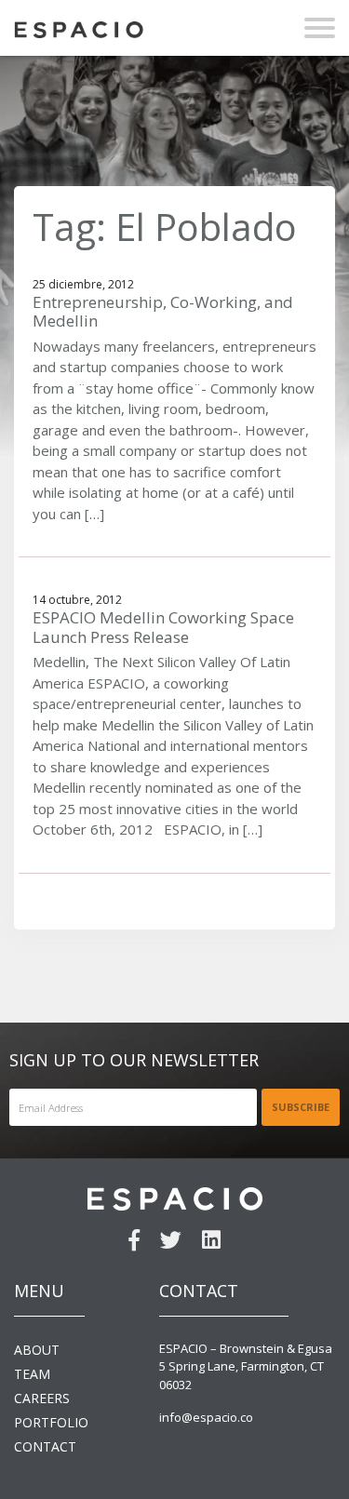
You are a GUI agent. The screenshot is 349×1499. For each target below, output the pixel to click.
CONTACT (45, 1446)
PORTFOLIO (51, 1422)
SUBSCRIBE (300, 1107)
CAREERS (42, 1398)
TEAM (32, 1374)
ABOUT (37, 1349)
